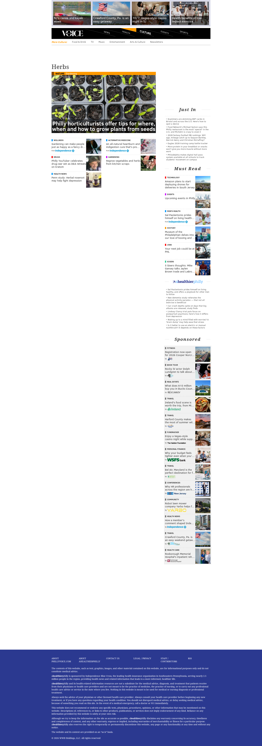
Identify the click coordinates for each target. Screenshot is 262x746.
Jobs (169, 244)
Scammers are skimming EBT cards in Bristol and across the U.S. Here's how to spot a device (186, 121)
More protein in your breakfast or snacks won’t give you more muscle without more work (186, 149)
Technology (173, 177)
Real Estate (173, 381)
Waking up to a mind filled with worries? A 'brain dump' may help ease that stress (187, 320)
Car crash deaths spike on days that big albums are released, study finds (186, 307)
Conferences (173, 482)
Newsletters (156, 41)
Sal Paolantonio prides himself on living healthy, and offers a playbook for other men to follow (187, 292)
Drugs (57, 157)
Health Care (173, 550)
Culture (145, 32)
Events (165, 32)
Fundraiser (173, 432)
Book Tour (172, 365)
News (107, 32)
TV (92, 41)
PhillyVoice (72, 33)
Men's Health (173, 211)
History (171, 228)
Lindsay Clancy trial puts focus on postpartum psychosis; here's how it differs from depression (187, 314)
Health (126, 32)
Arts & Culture (137, 41)
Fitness (171, 348)
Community (173, 499)
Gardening (71, 73)
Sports (184, 32)
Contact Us (112, 658)
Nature (59, 73)
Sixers (170, 261)
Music (102, 41)
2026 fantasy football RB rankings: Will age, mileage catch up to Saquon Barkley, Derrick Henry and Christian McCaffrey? (186, 137)
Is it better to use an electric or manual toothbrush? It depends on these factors (186, 326)
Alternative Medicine (119, 140)
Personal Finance (176, 449)
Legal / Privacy (142, 658)
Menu (56, 33)
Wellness (59, 140)
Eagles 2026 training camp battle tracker (188, 143)
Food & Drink (79, 41)
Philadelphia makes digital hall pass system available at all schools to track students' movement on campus (185, 157)
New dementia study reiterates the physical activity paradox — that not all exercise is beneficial (185, 300)
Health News (60, 173)
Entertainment (117, 41)
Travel (170, 398)
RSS (190, 658)
